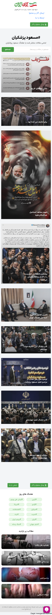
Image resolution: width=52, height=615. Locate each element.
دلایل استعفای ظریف (39, 88)
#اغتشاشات (17, 509)
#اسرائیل (34, 509)
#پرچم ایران (16, 519)
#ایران (34, 519)
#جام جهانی (34, 524)
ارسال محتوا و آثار (38, 24)
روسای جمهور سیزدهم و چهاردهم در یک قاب (37, 457)
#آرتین (34, 499)
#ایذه (17, 514)
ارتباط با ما (39, 18)
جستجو (8, 49)
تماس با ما (13, 485)
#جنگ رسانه (16, 524)
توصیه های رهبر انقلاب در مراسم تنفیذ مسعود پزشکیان (35, 381)
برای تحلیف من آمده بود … (36, 122)
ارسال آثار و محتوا (36, 13)
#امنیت (34, 514)
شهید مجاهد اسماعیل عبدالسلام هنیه (38, 214)
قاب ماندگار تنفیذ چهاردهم (36, 420)
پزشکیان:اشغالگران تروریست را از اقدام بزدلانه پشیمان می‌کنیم (35, 277)
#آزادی (34, 504)
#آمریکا (16, 504)
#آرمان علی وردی (17, 499)
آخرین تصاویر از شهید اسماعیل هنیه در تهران (38, 316)
